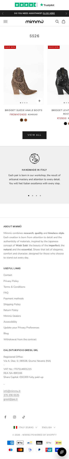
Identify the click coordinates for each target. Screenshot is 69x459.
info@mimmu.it (12, 391)
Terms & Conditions (14, 287)
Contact (8, 275)
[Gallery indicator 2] (22, 102)
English (47, 427)
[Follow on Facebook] (5, 417)
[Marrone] (25, 120)
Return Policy (11, 310)
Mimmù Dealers (12, 316)
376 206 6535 (11, 395)
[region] (34, 171)
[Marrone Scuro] (21, 120)
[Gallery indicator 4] (26, 102)
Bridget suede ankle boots (23, 110)
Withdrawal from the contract (20, 339)
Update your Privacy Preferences (21, 327)
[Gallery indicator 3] (24, 102)
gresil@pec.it (11, 399)
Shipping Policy (12, 304)
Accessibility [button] (10, 321)
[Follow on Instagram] (14, 417)
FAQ (6, 292)
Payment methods (14, 298)
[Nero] (65, 123)
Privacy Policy (11, 281)
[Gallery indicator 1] (20, 102)
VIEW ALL (35, 135)
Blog (6, 333)
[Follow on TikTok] (23, 417)
